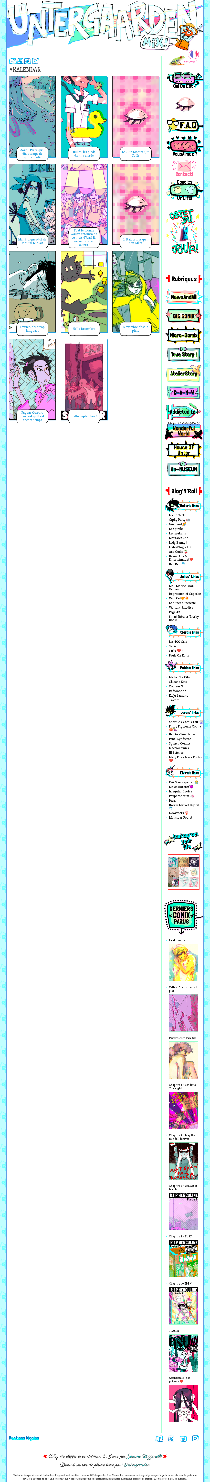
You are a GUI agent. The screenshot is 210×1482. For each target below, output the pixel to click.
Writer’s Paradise (181, 608)
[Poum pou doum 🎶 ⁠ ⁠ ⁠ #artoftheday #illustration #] (194, 862)
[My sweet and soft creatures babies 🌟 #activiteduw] (173, 882)
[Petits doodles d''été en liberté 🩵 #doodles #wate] (173, 862)
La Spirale (176, 529)
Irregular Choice (180, 791)
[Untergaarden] (105, 24)
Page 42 (174, 612)
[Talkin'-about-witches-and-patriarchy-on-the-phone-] (173, 872)
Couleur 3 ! (176, 686)
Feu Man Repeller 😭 (184, 782)
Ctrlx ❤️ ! (176, 651)
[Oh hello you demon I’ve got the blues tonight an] (194, 882)
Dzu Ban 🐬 (177, 564)
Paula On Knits (179, 655)
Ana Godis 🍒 (178, 552)
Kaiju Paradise (178, 696)
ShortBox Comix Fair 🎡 (186, 722)
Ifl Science (176, 753)
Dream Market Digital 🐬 (184, 807)
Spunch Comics (179, 743)
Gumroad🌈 (177, 524)
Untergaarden (136, 1465)
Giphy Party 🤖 (179, 520)
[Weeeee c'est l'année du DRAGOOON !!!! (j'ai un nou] (184, 872)
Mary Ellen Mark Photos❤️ (185, 759)
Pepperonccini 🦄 (181, 796)
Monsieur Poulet (180, 818)
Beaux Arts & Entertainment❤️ (181, 558)
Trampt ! (175, 700)
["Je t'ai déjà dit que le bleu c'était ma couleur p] (184, 862)
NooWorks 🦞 (179, 813)
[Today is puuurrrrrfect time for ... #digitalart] (194, 872)
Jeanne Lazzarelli (144, 1456)
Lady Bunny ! (178, 543)
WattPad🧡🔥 (179, 598)
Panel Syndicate (180, 739)
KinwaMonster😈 (181, 787)
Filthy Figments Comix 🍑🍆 (185, 728)
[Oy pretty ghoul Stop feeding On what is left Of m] (184, 882)
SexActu (174, 646)
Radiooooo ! (177, 691)
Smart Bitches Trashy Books (184, 618)
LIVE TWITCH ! (179, 515)
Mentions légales (24, 1438)
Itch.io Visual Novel (182, 734)
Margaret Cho (178, 538)
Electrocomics (179, 748)
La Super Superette (182, 603)
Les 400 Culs (178, 642)
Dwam (173, 801)
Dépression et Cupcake (185, 594)
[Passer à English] (183, 57)
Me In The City (179, 677)
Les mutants (177, 533)
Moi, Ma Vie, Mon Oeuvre (181, 587)
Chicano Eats (178, 682)
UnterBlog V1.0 (180, 547)
